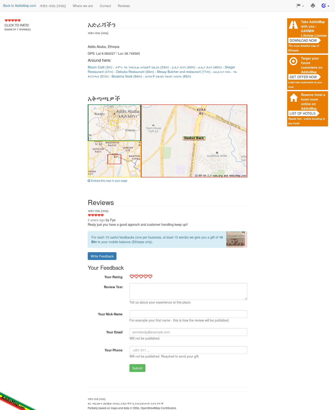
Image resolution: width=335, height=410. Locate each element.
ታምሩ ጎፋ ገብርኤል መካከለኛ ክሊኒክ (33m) (142, 67)
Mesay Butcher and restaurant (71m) (184, 71)
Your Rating (113, 277)
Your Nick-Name (110, 314)
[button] (300, 5)
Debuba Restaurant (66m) (135, 71)
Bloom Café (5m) (100, 67)
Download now (303, 40)
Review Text (113, 287)
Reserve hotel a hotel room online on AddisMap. (313, 101)
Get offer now (303, 77)
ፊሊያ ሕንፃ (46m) (210, 67)
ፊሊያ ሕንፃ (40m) (184, 67)
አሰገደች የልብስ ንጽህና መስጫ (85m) (168, 76)
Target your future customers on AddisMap (311, 65)
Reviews (124, 5)
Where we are (83, 5)
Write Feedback (102, 256)
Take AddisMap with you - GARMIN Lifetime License (314, 28)
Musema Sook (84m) (127, 76)
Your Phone (114, 350)
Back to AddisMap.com (19, 5)
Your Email (114, 332)
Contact (105, 5)
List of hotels (302, 113)
